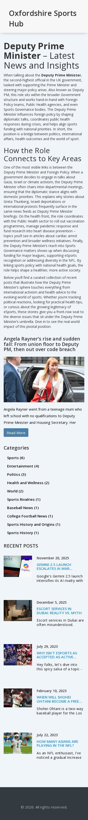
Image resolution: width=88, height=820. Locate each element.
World (15, 491)
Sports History (23, 532)
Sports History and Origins (33, 524)
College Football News (30, 516)
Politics (16, 474)
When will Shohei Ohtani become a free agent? (58, 701)
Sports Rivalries (23, 499)
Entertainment (23, 466)
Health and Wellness (28, 482)
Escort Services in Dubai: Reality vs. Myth (59, 610)
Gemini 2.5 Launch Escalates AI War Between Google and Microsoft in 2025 (57, 570)
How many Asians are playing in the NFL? (57, 743)
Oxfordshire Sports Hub (43, 18)
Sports (15, 457)
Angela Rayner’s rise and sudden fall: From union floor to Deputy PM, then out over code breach (42, 344)
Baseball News (23, 507)
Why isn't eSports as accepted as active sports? (57, 656)
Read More (16, 432)
